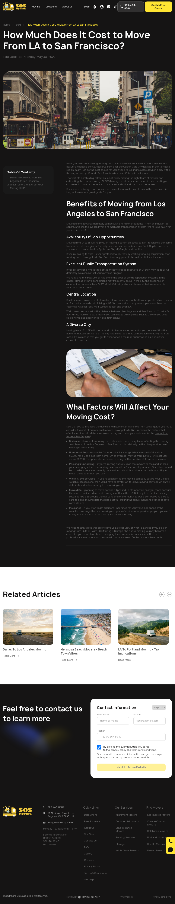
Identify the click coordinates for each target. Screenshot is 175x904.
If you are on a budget (78, 189)
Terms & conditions (162, 896)
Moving (36, 6)
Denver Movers (156, 850)
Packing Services (125, 837)
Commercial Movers (127, 821)
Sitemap (89, 879)
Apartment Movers (126, 814)
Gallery (88, 853)
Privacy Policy (92, 866)
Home (6, 24)
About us (67, 6)
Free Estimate (92, 821)
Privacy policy (126, 896)
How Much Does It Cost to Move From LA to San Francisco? (62, 24)
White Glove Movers (127, 850)
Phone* (101, 730)
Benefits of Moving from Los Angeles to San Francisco (26, 179)
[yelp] (95, 7)
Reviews (89, 860)
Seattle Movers (156, 844)
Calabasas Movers (157, 831)
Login (87, 6)
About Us (89, 827)
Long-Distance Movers (124, 829)
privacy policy (118, 749)
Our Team (89, 834)
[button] (36, 7)
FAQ (86, 847)
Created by (83, 897)
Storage (120, 844)
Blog (18, 24)
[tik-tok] (115, 7)
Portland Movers (156, 837)
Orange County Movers (156, 823)
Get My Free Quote (158, 7)
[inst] (109, 7)
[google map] (102, 7)
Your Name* (104, 714)
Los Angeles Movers (158, 814)
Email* (137, 714)
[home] (14, 6)
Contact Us (90, 840)
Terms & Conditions (95, 873)
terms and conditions (144, 749)
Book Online (91, 814)
